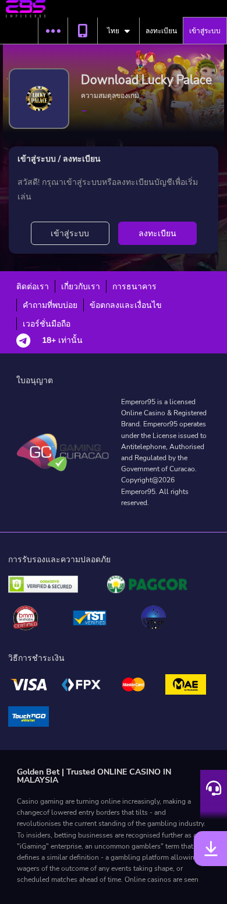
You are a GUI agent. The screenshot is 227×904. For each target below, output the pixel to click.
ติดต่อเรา (32, 286)
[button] (53, 30)
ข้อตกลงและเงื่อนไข (126, 305)
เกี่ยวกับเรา (80, 286)
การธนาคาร (134, 286)
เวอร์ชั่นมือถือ (46, 324)
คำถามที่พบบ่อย (50, 305)
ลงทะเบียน (161, 31)
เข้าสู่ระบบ (205, 31)
